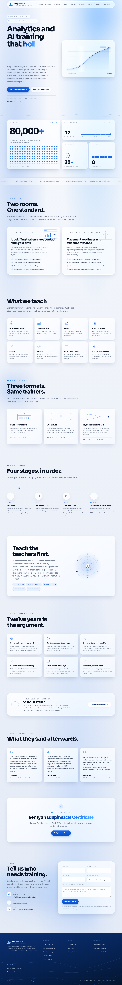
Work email (65, 875)
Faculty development (50, 952)
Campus (48, 4)
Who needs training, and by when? (73, 884)
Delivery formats (48, 959)
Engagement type (92, 875)
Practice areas (47, 955)
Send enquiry (69, 901)
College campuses (49, 948)
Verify (90, 4)
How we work (72, 944)
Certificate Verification (100, 952)
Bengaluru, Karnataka (14, 972)
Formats (65, 4)
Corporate (39, 4)
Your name (65, 866)
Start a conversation (17, 89)
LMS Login (106, 4)
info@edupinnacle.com (20, 903)
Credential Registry (99, 948)
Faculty (73, 4)
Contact (97, 4)
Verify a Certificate (99, 944)
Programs (57, 4)
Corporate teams (48, 944)
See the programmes (41, 89)
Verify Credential (60, 833)
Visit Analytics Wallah (98, 704)
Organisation (91, 866)
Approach (82, 4)
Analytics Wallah (73, 952)
